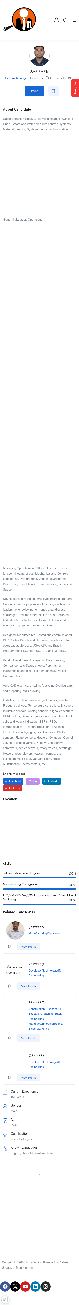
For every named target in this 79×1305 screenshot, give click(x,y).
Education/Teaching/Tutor (45, 1013)
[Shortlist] (53, 91)
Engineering (36, 975)
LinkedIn (53, 781)
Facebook (14, 781)
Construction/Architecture (45, 1008)
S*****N (36, 927)
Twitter (33, 781)
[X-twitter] (15, 1286)
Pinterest (14, 788)
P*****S (36, 964)
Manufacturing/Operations (45, 933)
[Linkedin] (35, 1286)
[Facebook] (5, 1286)
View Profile (28, 946)
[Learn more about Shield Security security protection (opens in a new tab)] (5, 1299)
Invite (34, 91)
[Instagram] (46, 1286)
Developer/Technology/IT (44, 970)
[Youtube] (25, 1286)
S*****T (36, 1002)
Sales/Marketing (39, 1028)
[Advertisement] (39, 175)
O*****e (37, 1055)
